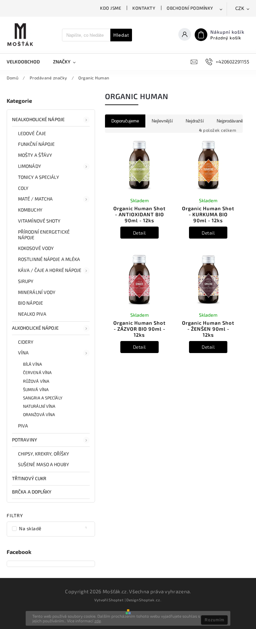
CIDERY (26, 342)
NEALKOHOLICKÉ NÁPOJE (38, 119)
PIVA (23, 425)
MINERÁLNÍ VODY (36, 292)
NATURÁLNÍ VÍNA (39, 406)
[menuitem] (26, 61)
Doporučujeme (125, 120)
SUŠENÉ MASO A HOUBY (43, 464)
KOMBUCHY (30, 210)
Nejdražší (195, 120)
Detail (139, 233)
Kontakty (143, 8)
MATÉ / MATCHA (35, 199)
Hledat (121, 35)
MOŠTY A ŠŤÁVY (35, 155)
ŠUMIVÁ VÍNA (36, 389)
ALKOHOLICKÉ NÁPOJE (35, 328)
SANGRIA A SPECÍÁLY (42, 397)
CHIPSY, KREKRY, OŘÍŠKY (43, 453)
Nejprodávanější (232, 120)
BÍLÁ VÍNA (32, 364)
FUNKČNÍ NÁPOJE (36, 144)
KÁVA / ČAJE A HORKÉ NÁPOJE (50, 270)
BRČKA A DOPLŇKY (32, 492)
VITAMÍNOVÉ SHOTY (39, 221)
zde (97, 620)
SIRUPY (26, 281)
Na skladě (53, 528)
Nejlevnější (162, 120)
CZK (240, 8)
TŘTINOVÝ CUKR (29, 478)
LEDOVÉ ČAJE (32, 133)
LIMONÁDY (29, 166)
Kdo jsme (110, 8)
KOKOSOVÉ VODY (36, 248)
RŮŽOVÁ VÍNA (36, 381)
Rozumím (214, 620)
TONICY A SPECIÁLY (38, 177)
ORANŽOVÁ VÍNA (39, 414)
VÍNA (23, 352)
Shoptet (116, 600)
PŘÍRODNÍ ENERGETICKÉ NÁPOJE (44, 234)
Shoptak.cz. (150, 600)
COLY (23, 188)
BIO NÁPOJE (30, 303)
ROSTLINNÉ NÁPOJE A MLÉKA (49, 259)
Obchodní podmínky (190, 8)
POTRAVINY (24, 439)
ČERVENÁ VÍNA (37, 372)
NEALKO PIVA (32, 314)
